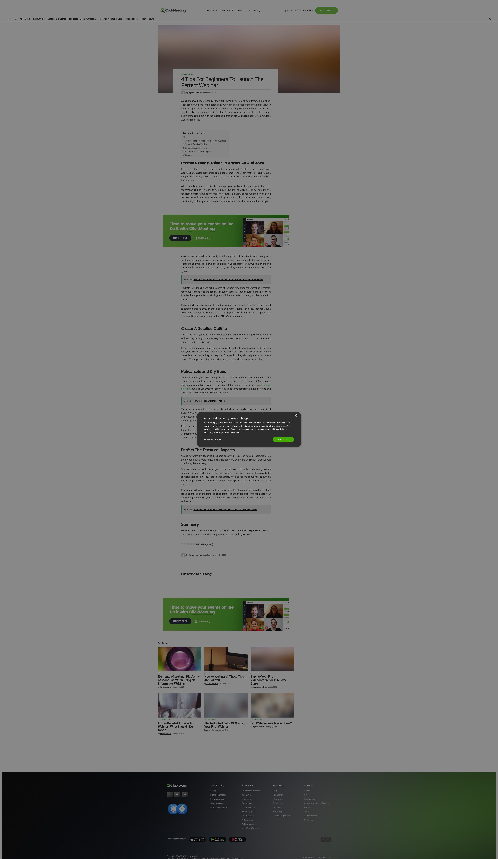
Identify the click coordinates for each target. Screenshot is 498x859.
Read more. (234, 432)
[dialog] (249, 429)
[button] (212, 439)
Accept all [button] (283, 439)
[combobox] (296, 415)
